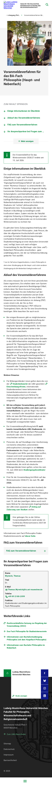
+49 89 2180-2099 (16, 596)
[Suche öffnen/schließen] (47, 4)
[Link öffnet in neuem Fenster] (26, 684)
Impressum (9, 755)
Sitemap (7, 743)
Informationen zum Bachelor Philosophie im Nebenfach (26, 646)
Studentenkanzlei (20, 384)
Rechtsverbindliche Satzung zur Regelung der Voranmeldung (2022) (27, 624)
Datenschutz (9, 749)
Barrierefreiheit (10, 760)
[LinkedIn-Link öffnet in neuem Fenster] (44, 695)
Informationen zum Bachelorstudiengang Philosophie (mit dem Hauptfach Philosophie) (26, 638)
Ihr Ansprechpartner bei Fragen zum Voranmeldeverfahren (27, 131)
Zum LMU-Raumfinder (16, 734)
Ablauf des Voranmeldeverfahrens (23, 118)
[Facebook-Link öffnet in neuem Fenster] (44, 673)
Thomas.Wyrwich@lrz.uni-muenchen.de (25, 589)
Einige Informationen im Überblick (23, 111)
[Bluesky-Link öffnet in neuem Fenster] (44, 680)
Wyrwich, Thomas (13, 576)
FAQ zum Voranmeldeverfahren (22, 124)
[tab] (26, 551)
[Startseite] (7, 673)
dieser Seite (30, 536)
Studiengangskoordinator (34, 470)
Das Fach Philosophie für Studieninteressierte (27, 631)
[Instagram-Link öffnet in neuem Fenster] (44, 688)
